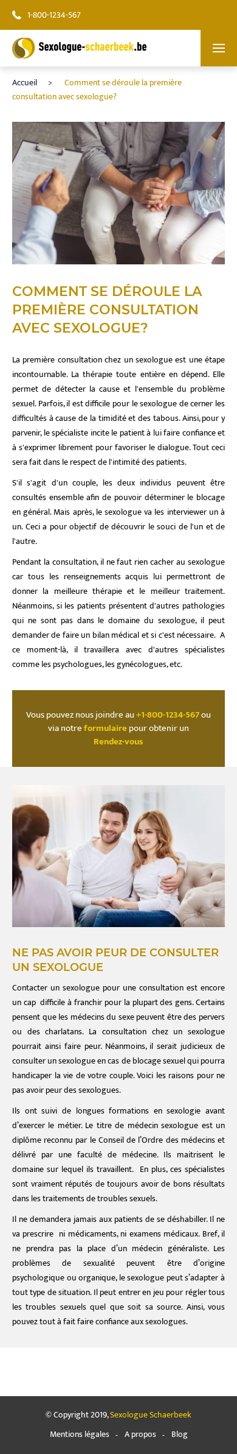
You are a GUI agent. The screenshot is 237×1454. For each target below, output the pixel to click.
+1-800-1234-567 (167, 715)
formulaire (105, 728)
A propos (140, 1434)
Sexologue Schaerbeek (150, 1414)
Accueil (24, 83)
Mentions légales (79, 1434)
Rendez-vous (118, 742)
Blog (179, 1434)
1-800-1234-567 (54, 15)
